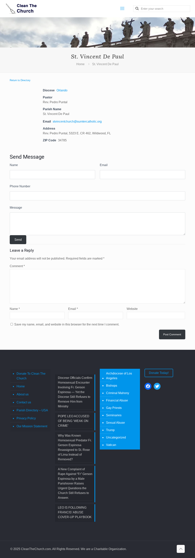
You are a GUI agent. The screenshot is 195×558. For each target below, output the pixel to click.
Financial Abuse (117, 400)
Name (14, 165)
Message (16, 207)
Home (80, 64)
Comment (17, 266)
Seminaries (113, 415)
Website (132, 308)
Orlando (62, 90)
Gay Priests (114, 407)
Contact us (24, 402)
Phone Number (20, 186)
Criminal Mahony (117, 393)
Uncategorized (116, 437)
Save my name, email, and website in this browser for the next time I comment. (66, 324)
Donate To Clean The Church (31, 376)
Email (104, 165)
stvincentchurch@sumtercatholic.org (77, 121)
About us (23, 394)
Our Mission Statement (32, 426)
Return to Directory (20, 80)
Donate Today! (159, 372)
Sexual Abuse (115, 422)
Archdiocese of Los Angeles (119, 376)
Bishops (111, 385)
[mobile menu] (122, 8)
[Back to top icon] (181, 549)
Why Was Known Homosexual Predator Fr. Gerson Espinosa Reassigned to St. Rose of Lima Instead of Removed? (75, 447)
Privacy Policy (26, 418)
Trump (110, 430)
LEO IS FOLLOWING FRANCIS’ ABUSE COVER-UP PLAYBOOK (75, 512)
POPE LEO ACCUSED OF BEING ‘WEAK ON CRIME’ (73, 421)
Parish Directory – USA (32, 410)
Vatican (111, 444)
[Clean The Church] (21, 8)
